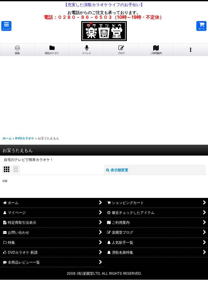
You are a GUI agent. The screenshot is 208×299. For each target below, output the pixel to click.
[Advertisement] (104, 94)
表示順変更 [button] (119, 170)
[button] (6, 26)
